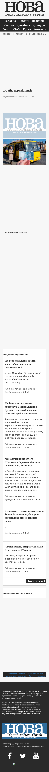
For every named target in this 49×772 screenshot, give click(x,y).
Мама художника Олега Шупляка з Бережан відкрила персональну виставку (22, 462)
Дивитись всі (36, 581)
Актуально (20, 389)
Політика (38, 20)
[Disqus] (24, 636)
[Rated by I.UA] (18, 764)
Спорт (6, 29)
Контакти (40, 29)
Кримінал (23, 25)
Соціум (9, 25)
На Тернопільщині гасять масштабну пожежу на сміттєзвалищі (20, 364)
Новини (24, 20)
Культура (39, 25)
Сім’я (16, 29)
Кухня (27, 29)
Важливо (30, 389)
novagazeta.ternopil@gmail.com (30, 746)
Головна (10, 20)
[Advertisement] (24, 60)
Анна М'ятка (24, 744)
